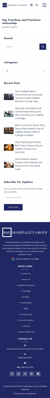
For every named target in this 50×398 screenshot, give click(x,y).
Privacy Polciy (26, 314)
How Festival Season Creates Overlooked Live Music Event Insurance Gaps (28, 164)
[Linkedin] (18, 373)
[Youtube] (38, 373)
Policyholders (26, 303)
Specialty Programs (26, 285)
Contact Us (26, 274)
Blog (26, 309)
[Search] (37, 5)
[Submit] (42, 47)
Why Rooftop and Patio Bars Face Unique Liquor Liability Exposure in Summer (28, 147)
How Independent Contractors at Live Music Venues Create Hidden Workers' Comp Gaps (29, 96)
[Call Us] (31, 5)
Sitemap (26, 326)
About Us (26, 279)
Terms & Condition (26, 320)
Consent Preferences (26, 332)
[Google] (31, 373)
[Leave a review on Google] (25, 259)
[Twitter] (25, 373)
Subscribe (13, 207)
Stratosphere (30, 394)
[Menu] (44, 5)
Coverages (26, 291)
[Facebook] (12, 373)
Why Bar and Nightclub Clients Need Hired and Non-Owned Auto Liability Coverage (29, 113)
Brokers (26, 297)
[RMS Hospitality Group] (14, 5)
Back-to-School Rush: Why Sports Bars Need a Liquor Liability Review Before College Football (30, 130)
